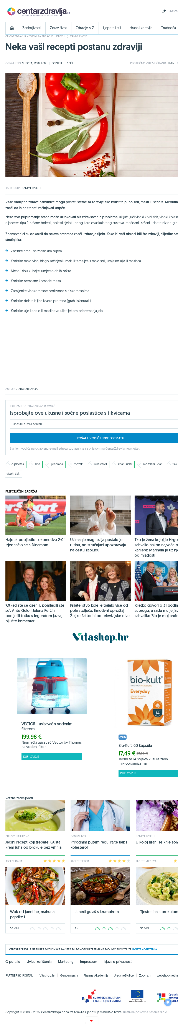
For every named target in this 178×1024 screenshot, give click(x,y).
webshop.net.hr (167, 975)
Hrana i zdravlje (141, 28)
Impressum (88, 961)
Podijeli (57, 63)
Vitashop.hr (47, 975)
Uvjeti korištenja (39, 961)
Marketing (66, 961)
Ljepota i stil (112, 28)
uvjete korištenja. (145, 949)
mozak (78, 464)
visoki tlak (13, 474)
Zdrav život (58, 28)
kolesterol (100, 464)
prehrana (57, 464)
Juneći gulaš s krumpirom (97, 911)
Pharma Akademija (96, 975)
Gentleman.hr (69, 975)
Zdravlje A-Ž (85, 28)
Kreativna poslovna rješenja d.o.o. (145, 1012)
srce (37, 464)
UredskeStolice (124, 975)
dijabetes (18, 464)
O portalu (12, 961)
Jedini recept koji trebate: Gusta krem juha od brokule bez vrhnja (33, 845)
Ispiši (69, 63)
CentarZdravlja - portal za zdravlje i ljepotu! (35, 36)
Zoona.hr (145, 975)
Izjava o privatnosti (118, 961)
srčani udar (125, 464)
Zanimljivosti (31, 28)
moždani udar (152, 464)
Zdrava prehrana (17, 836)
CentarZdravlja (38, 11)
